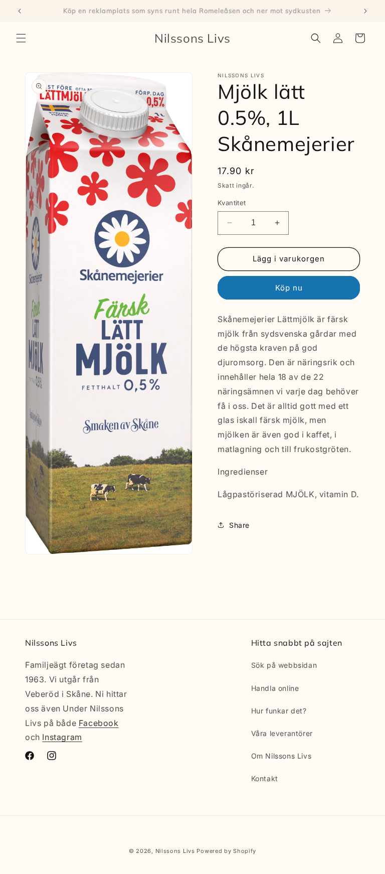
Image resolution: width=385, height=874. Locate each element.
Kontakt (264, 778)
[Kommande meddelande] (365, 11)
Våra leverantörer (282, 733)
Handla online (275, 688)
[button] (21, 38)
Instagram (62, 737)
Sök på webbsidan (284, 665)
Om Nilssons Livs (281, 756)
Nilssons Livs (175, 850)
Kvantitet (232, 203)
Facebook (99, 723)
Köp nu (289, 288)
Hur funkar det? (279, 710)
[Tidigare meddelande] (20, 11)
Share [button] (239, 525)
